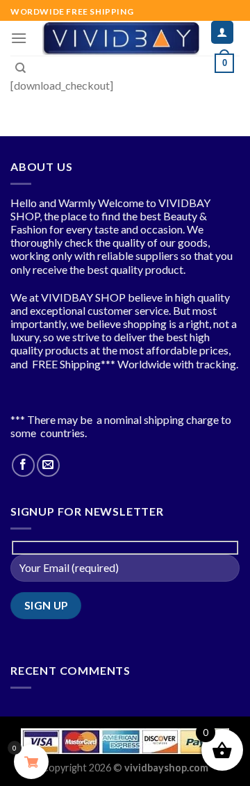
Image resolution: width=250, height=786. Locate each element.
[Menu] (18, 38)
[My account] (222, 32)
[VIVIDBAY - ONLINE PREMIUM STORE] (120, 38)
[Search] (20, 68)
